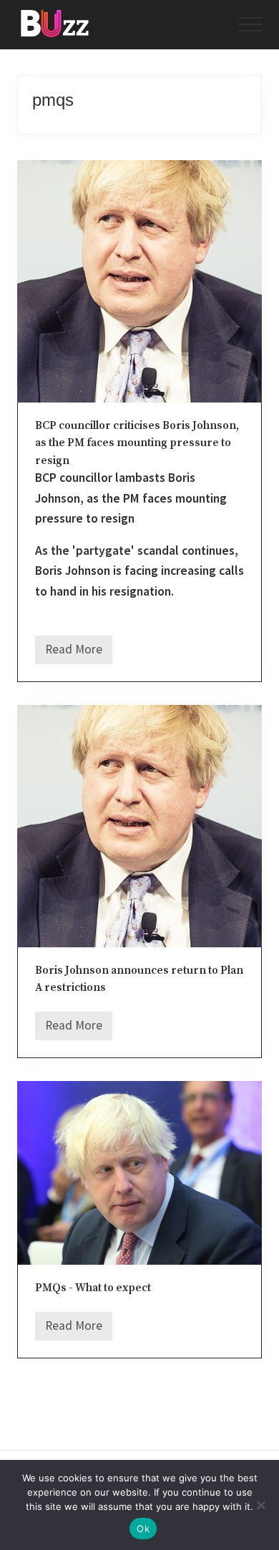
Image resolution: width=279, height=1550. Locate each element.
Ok (143, 1528)
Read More (73, 652)
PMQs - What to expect (93, 1288)
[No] (261, 1505)
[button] (250, 24)
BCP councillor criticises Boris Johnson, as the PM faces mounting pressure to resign (137, 443)
